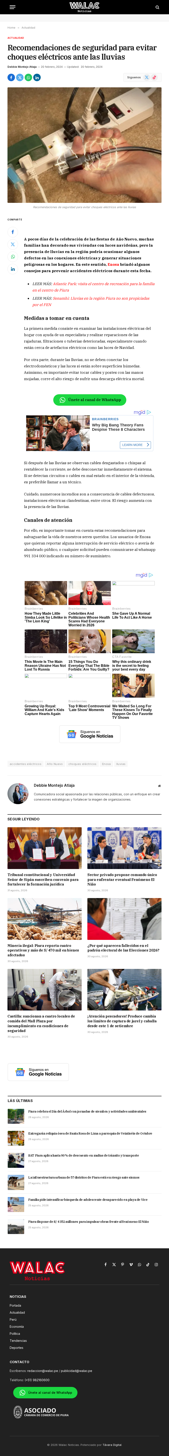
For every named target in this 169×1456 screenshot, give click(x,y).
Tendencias (18, 1340)
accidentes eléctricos (25, 764)
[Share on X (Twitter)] (20, 77)
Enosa (113, 264)
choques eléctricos (82, 764)
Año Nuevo (55, 764)
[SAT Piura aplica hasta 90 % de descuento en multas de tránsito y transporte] (16, 1160)
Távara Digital (112, 1445)
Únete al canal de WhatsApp (94, 399)
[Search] (157, 7)
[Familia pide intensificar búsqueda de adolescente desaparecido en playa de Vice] (16, 1204)
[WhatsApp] (12, 256)
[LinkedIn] (12, 269)
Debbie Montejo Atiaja (22, 66)
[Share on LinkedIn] (37, 77)
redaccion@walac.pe (42, 1371)
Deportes (16, 1348)
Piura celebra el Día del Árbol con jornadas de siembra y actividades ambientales (87, 1111)
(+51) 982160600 (37, 1380)
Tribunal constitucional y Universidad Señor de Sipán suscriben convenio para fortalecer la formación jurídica (43, 880)
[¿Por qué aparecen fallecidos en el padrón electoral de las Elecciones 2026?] (124, 919)
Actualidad (15, 37)
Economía (17, 1326)
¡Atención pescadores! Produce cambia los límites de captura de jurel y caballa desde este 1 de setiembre (122, 1021)
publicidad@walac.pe (76, 1371)
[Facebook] (12, 232)
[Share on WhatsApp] (28, 77)
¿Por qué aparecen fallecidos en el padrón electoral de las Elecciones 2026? (123, 948)
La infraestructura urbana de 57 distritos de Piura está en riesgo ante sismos (84, 1177)
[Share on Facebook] (11, 77)
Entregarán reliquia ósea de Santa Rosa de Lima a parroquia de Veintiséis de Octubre (90, 1133)
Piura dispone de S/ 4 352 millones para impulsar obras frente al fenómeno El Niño (88, 1222)
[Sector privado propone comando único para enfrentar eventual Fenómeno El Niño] (124, 848)
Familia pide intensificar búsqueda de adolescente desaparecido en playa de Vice (87, 1200)
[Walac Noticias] (85, 7)
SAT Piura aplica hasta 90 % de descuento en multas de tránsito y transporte (83, 1155)
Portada (15, 1305)
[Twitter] (12, 244)
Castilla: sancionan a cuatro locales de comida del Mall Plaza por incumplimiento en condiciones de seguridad (41, 1023)
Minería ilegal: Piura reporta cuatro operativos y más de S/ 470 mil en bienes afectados (43, 950)
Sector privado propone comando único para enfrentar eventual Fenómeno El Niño (122, 880)
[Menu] (12, 7)
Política (15, 1333)
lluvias (121, 764)
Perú (13, 1319)
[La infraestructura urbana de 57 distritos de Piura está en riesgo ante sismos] (16, 1182)
